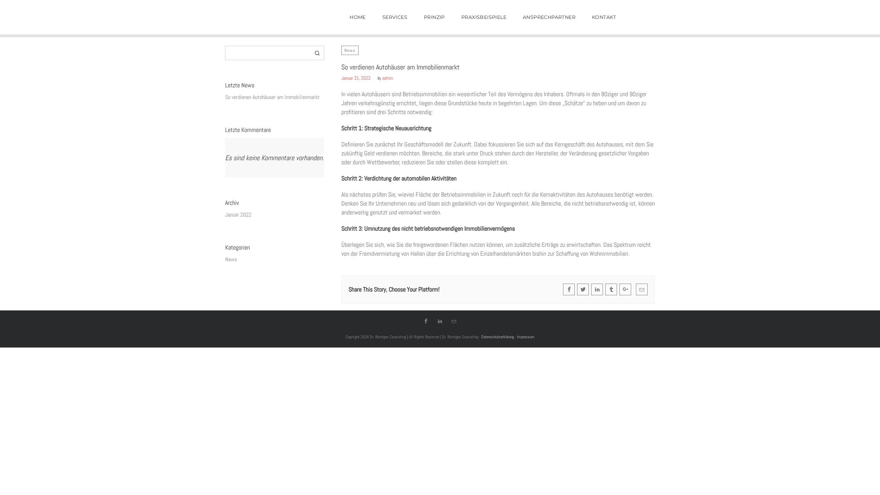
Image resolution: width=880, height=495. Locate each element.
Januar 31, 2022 (356, 78)
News (349, 50)
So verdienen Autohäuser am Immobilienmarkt (272, 97)
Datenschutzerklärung (497, 337)
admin (387, 78)
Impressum (526, 337)
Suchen (317, 53)
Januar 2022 (238, 214)
